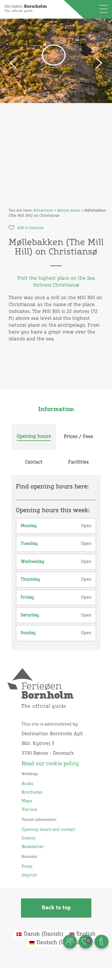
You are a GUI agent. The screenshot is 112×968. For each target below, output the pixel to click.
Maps (27, 801)
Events (28, 838)
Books (27, 784)
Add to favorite (30, 228)
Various (29, 810)
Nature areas (68, 210)
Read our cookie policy (50, 763)
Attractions (43, 210)
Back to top (56, 907)
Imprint (29, 875)
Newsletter (33, 847)
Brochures (32, 792)
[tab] (33, 437)
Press (27, 867)
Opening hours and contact (49, 830)
